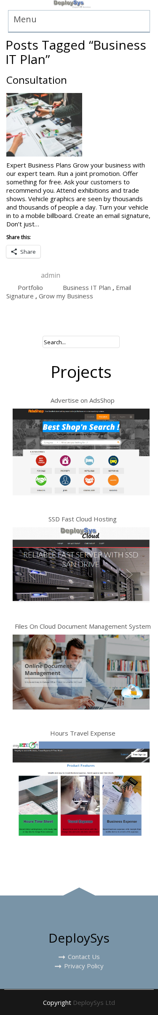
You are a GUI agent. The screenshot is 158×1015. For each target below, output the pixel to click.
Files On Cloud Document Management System (83, 626)
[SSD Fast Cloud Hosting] (81, 565)
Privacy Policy (84, 966)
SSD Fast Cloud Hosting (82, 519)
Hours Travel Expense (82, 733)
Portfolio (30, 287)
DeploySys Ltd (94, 1002)
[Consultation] (79, 124)
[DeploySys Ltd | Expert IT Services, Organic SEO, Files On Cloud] (72, 5)
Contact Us (84, 956)
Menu (25, 19)
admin (50, 275)
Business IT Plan (87, 287)
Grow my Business (66, 296)
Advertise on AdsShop (83, 400)
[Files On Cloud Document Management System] (81, 672)
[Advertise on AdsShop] (81, 452)
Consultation (36, 80)
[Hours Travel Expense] (81, 788)
